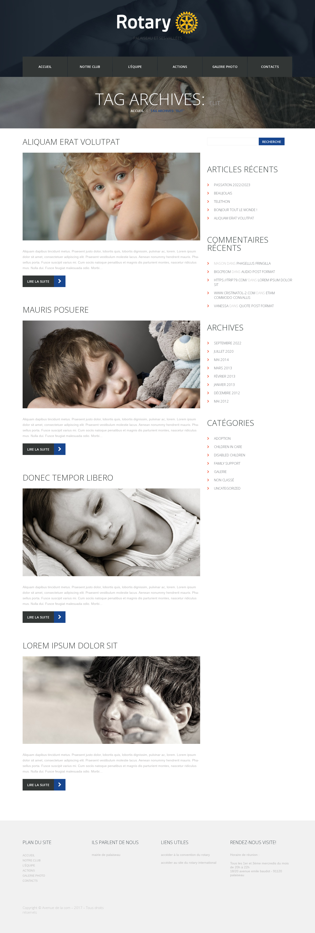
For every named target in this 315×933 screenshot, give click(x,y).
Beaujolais (223, 193)
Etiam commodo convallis (244, 295)
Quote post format (256, 305)
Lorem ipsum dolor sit (70, 645)
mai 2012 (221, 401)
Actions (180, 66)
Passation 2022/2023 (232, 184)
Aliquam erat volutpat (71, 141)
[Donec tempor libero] (111, 532)
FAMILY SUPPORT (227, 463)
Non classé (224, 480)
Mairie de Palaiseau (106, 855)
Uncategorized (227, 488)
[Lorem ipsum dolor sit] (111, 700)
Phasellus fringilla (254, 263)
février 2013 (224, 376)
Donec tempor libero (68, 477)
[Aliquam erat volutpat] (111, 196)
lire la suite (38, 281)
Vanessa (221, 305)
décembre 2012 (227, 393)
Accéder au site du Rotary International (188, 862)
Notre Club (90, 66)
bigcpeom (222, 271)
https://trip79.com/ (230, 280)
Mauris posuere (56, 309)
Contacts (270, 66)
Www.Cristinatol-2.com (234, 293)
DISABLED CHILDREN (229, 455)
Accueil (45, 66)
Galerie (220, 471)
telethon (222, 201)
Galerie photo (225, 66)
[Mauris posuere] (111, 364)
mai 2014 (221, 359)
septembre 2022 (227, 343)
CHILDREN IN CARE (228, 446)
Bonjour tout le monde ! (235, 209)
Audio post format (258, 271)
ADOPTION (222, 438)
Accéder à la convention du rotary (185, 855)
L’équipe (135, 66)
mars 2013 (223, 368)
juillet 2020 (224, 351)
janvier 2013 (224, 384)
